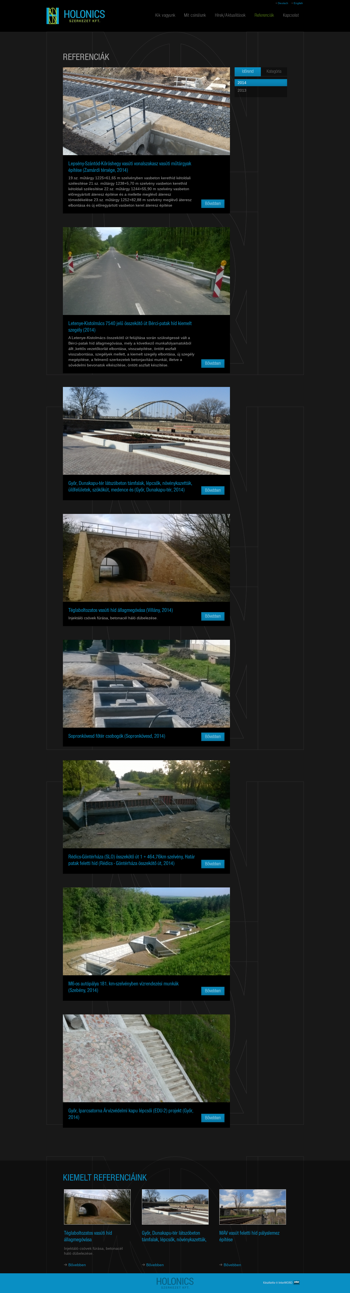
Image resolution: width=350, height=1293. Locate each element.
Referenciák (264, 15)
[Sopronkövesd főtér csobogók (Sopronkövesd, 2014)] (146, 683)
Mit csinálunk (195, 15)
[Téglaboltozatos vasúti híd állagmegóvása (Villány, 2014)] (146, 558)
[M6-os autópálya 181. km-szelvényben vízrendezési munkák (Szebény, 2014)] (146, 931)
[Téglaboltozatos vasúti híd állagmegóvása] (97, 1209)
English (298, 3)
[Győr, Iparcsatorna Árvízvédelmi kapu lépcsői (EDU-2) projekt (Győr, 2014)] (146, 1058)
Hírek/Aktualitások (230, 15)
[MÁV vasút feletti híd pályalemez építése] (252, 1209)
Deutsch (283, 3)
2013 (242, 90)
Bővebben (77, 1265)
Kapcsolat (291, 15)
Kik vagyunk (165, 15)
